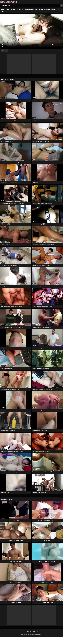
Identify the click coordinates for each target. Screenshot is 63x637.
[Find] (61, 5)
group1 (5, 50)
